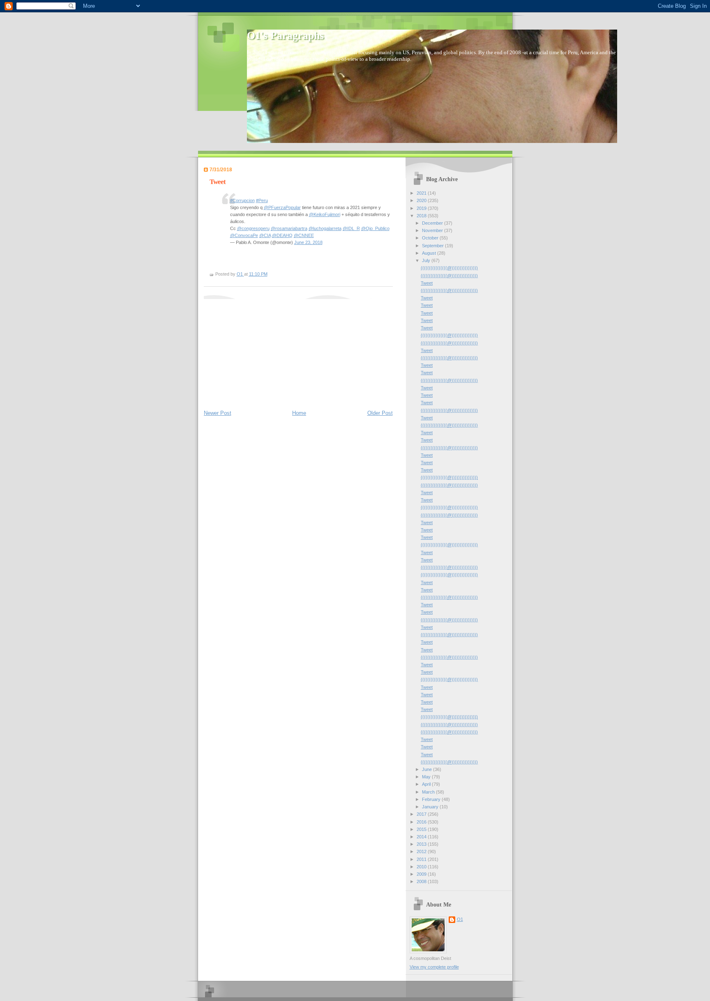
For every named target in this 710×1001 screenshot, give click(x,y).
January (431, 806)
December (433, 223)
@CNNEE (304, 235)
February (432, 799)
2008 (422, 881)
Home (299, 413)
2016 (422, 821)
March (429, 791)
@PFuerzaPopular (282, 207)
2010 (422, 866)
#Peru (262, 200)
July (426, 260)
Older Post (380, 413)
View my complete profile (434, 966)
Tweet (427, 283)
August (429, 253)
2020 (422, 200)
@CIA (265, 235)
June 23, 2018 (308, 242)
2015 (422, 829)
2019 (422, 208)
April (427, 784)
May (427, 776)
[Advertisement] (265, 350)
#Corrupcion (242, 200)
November (433, 230)
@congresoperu (253, 228)
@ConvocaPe (244, 235)
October (431, 237)
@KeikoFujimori (324, 214)
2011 (422, 859)
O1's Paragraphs (285, 35)
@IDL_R (351, 228)
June (427, 769)
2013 (422, 844)
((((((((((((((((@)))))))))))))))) (449, 267)
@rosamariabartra (289, 228)
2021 (422, 193)
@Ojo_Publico (375, 228)
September (433, 245)
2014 (422, 836)
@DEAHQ (282, 235)
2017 (422, 814)
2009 (422, 874)
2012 (422, 851)
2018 (422, 215)
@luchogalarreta (325, 228)
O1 (460, 919)
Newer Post (217, 413)
